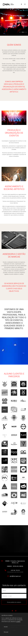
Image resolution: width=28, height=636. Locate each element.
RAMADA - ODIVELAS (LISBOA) (15, 566)
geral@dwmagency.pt (15, 576)
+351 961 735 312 (15, 570)
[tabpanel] (14, 22)
